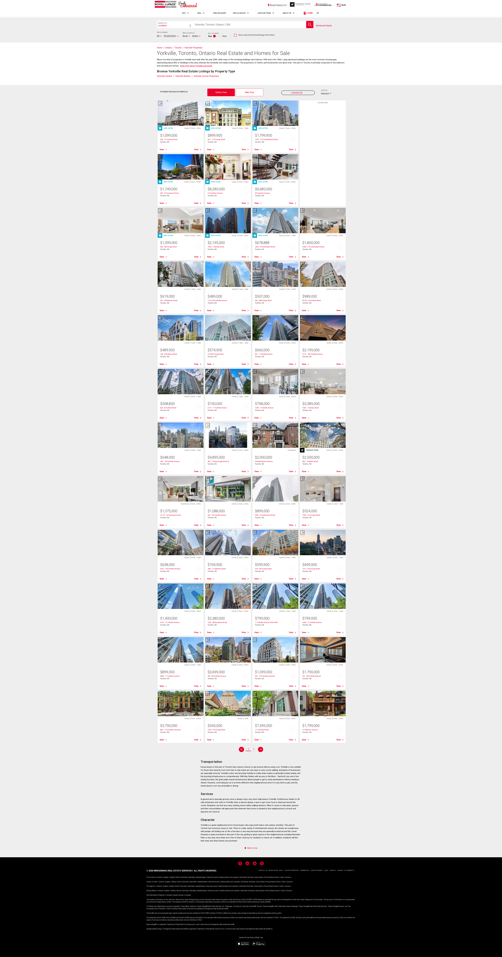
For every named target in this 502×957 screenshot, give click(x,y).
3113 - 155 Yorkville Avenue (312, 354)
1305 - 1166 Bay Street (216, 247)
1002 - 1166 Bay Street (310, 408)
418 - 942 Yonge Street (263, 569)
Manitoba (191, 877)
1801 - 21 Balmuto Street (217, 569)
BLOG (281, 870)
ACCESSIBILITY (349, 870)
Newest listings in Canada (182, 895)
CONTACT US (262, 870)
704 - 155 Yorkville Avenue (169, 461)
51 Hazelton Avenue (215, 193)
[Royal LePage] (176, 5)
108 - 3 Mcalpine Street (168, 354)
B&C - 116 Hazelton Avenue (170, 730)
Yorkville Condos (164, 76)
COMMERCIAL (304, 870)
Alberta (172, 877)
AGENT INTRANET (317, 870)
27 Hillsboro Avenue (310, 730)
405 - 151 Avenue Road (168, 139)
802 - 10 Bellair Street (310, 461)
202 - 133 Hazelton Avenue (265, 676)
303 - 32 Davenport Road (169, 193)
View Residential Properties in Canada (159, 895)
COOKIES (340, 870)
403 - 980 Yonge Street (263, 300)
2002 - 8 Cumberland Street (265, 515)
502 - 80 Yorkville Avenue (217, 676)
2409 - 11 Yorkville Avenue (312, 622)
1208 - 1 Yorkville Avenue (264, 408)
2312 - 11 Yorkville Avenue (169, 622)
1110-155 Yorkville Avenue (217, 300)
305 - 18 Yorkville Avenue (217, 515)
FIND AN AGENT (219, 13)
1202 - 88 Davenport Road (217, 622)
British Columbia (181, 877)
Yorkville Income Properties (206, 76)
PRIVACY (333, 870)
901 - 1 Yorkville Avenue (263, 354)
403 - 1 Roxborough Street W (218, 461)
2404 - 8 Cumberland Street (265, 247)
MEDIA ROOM (273, 870)
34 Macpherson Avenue (264, 461)
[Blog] (341, 5)
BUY (184, 13)
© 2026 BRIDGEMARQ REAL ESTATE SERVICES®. (169, 870)
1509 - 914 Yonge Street (311, 515)
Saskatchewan (201, 877)
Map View (249, 92)
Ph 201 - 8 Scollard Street (311, 300)
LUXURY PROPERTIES (291, 870)
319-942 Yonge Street (216, 354)
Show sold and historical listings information (254, 35)
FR (318, 13)
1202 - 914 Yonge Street (216, 730)
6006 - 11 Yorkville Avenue (169, 676)
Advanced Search (324, 25)
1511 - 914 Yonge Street (311, 569)
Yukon (282, 877)
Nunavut (288, 877)
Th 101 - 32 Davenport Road (170, 515)
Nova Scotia (259, 877)
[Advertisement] (322, 145)
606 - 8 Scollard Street (168, 408)
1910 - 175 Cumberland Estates (266, 139)
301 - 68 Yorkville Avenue (311, 676)
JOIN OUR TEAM (264, 13)
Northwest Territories (247, 877)
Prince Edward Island (271, 877)
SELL (199, 13)
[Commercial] (323, 5)
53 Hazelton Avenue (262, 193)
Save (162, 149)
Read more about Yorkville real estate (196, 66)
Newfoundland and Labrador (228, 877)
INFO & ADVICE (239, 13)
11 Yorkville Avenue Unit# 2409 (266, 622)
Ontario (159, 877)
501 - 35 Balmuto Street (168, 300)
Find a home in (151, 877)
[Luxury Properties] (300, 4)
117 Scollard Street (262, 730)
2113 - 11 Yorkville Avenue (217, 408)
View (196, 149)
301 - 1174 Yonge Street (216, 139)
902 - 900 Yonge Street (168, 247)
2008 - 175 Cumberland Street (313, 247)
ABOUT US (287, 13)
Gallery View (221, 92)
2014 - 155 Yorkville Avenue (170, 569)
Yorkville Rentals (182, 76)
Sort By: (324, 90)
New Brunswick (212, 877)
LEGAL (326, 870)
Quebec (165, 877)
